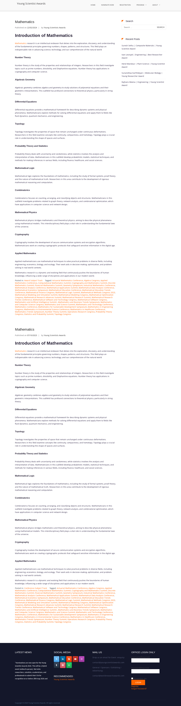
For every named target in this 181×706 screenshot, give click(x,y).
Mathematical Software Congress (92, 299)
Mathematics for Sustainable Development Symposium (62, 307)
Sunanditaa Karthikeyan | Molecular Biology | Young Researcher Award (142, 74)
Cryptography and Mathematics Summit (89, 283)
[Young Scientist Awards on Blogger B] (69, 659)
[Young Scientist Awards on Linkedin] (63, 659)
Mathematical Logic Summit (67, 292)
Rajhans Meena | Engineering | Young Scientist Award (143, 83)
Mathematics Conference (26, 307)
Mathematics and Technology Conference (94, 304)
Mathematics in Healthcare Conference (87, 309)
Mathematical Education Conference (65, 290)
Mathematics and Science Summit (60, 304)
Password (140, 667)
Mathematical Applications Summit (62, 287)
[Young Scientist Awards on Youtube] (75, 659)
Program (140, 5)
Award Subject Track (33, 280)
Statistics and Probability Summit (39, 314)
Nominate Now (107, 5)
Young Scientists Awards (55, 27)
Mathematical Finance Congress (40, 292)
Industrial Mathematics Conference (99, 285)
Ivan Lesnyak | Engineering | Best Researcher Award (142, 56)
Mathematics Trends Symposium (29, 312)
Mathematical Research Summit (76, 297)
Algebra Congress (92, 280)
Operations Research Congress (81, 312)
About (155, 5)
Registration (125, 5)
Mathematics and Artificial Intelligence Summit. (36, 302)
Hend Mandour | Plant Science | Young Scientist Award (143, 65)
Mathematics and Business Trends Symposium (79, 302)
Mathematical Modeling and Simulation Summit (36, 295)
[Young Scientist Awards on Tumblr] (56, 665)
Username (140, 657)
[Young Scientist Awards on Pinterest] (63, 665)
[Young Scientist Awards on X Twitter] (56, 659)
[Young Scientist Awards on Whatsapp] (69, 665)
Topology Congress (62, 314)
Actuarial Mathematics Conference (67, 280)
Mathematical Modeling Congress (73, 295)
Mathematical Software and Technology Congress (55, 299)
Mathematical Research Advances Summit (42, 297)
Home (93, 5)
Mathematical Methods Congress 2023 (98, 292)
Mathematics (24, 22)
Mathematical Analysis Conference (30, 287)
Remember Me (140, 678)
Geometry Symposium (73, 285)
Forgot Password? (139, 688)
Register (135, 686)
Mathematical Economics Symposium (31, 290)
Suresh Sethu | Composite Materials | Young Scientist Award (142, 47)
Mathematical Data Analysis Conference (96, 287)
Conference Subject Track (35, 588)
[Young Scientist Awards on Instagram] (81, 659)
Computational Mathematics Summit (54, 283)
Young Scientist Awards (31, 3)
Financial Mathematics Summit (48, 285)
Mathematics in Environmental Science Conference (46, 309)
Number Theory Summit (56, 312)
